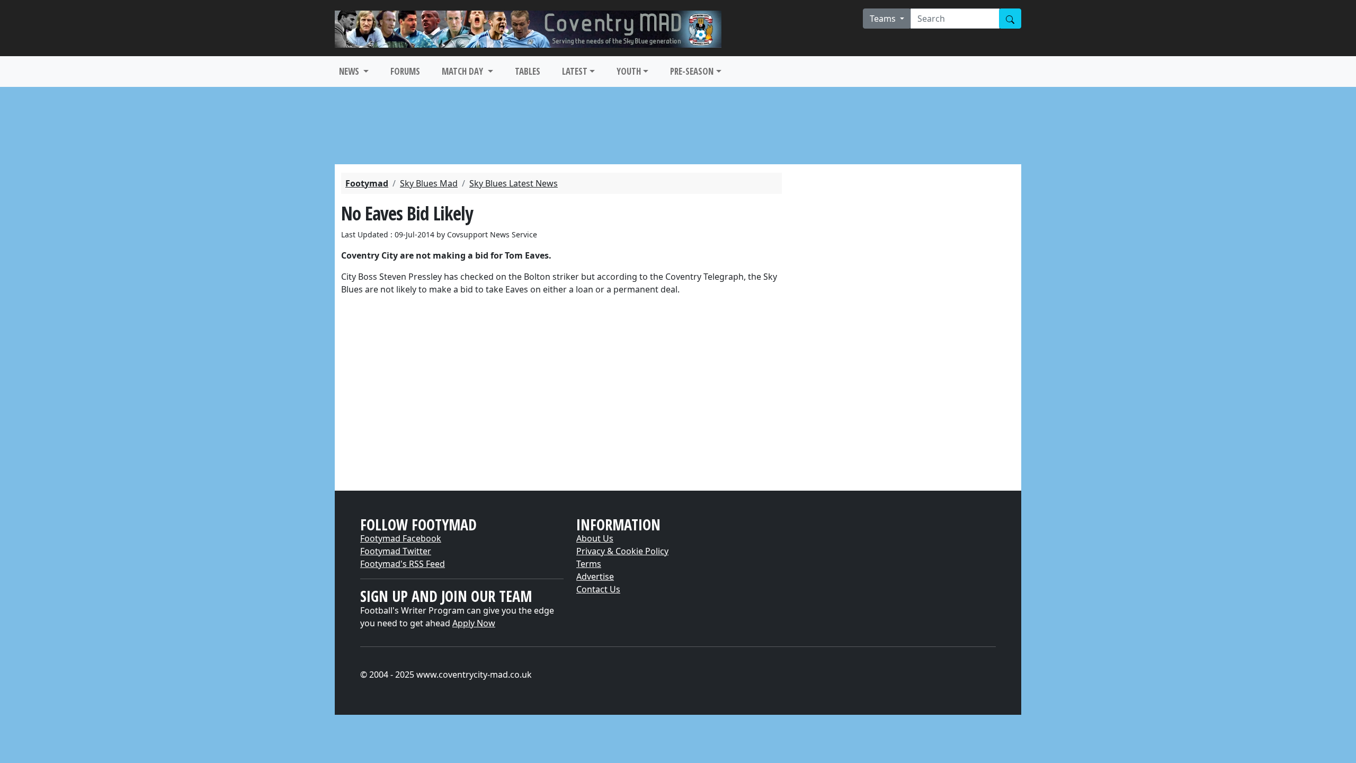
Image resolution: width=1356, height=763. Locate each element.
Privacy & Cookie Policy (622, 551)
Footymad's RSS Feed (402, 564)
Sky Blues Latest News (513, 183)
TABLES (527, 71)
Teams (884, 18)
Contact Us (598, 589)
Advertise (595, 576)
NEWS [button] (350, 71)
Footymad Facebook (400, 538)
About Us (594, 538)
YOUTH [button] (629, 71)
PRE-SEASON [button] (691, 71)
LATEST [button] (574, 71)
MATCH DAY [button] (463, 71)
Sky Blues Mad (429, 183)
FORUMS (405, 71)
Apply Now (473, 623)
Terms (588, 564)
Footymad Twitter (395, 551)
